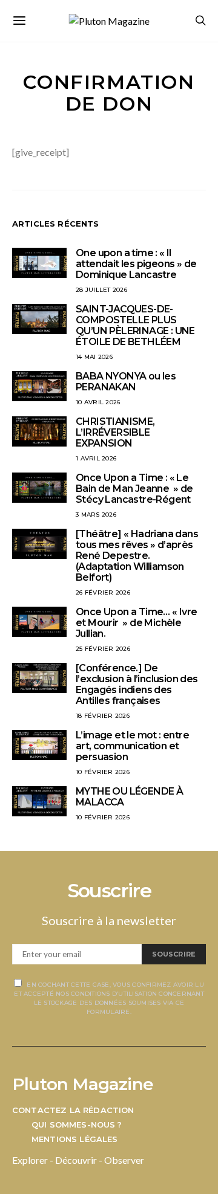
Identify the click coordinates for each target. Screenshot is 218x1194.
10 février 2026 (103, 772)
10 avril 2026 (98, 402)
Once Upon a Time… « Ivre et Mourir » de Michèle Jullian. (136, 622)
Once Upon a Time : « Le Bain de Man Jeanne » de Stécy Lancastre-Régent (134, 488)
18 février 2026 (103, 716)
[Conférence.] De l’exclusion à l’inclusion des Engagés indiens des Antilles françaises (137, 684)
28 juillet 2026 (101, 290)
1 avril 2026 (96, 458)
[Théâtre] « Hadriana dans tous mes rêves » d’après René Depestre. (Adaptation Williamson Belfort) (137, 555)
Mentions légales (74, 1139)
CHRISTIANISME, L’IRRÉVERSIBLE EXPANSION (115, 432)
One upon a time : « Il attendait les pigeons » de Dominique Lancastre (136, 263)
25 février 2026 (103, 649)
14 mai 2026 (94, 357)
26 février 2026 (103, 592)
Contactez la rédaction (73, 1110)
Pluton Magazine (82, 1084)
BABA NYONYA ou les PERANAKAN (126, 381)
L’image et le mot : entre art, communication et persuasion (132, 746)
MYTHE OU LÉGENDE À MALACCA (129, 797)
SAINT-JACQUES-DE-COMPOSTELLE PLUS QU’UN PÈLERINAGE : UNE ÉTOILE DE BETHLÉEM (135, 325)
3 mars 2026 (96, 514)
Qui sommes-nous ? (76, 1124)
